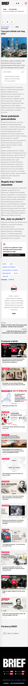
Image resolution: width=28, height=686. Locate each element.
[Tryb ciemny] (22, 3)
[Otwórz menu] (26, 3)
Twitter (9, 673)
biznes (4, 264)
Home (4, 9)
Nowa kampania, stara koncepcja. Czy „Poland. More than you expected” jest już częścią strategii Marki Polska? (13, 451)
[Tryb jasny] (16, 3)
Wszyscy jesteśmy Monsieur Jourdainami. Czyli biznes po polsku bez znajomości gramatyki (13, 522)
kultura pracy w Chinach (10, 270)
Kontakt (6, 683)
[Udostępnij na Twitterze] (7, 22)
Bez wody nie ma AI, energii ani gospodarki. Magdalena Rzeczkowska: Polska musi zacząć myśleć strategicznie (13, 360)
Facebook (9, 671)
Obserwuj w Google (14, 255)
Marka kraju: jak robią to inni (9, 405)
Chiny (11, 264)
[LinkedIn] (13, 279)
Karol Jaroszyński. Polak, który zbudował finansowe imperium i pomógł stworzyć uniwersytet (13, 498)
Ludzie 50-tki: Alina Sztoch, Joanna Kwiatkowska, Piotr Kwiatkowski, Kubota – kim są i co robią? (14, 332)
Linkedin (20, 671)
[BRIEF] (14, 289)
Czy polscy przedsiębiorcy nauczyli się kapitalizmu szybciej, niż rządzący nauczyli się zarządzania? (13, 568)
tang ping (5, 276)
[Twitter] (11, 279)
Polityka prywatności (17, 683)
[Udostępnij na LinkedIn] (12, 22)
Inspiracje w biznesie (8, 267)
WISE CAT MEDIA (16, 680)
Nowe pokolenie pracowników (12, 76)
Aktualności (13, 9)
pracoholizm (6, 273)
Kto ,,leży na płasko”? (10, 81)
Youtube (20, 673)
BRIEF (17, 27)
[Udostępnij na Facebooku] (3, 22)
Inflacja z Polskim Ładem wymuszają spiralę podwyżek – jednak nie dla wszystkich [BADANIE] (14, 326)
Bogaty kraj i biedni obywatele (12, 78)
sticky (16, 273)
